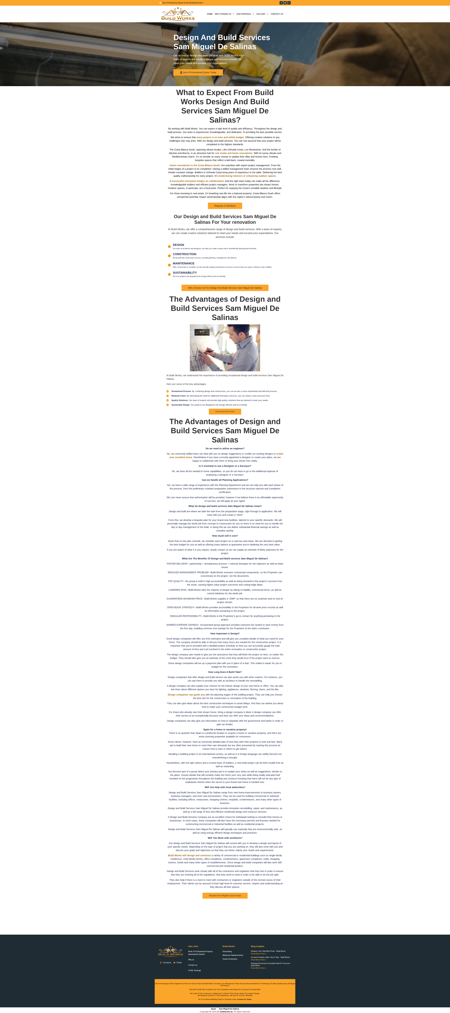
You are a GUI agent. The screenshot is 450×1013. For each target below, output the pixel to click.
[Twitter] (285, 2)
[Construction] (169, 255)
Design (178, 244)
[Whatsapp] (289, 2)
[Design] (169, 246)
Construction (184, 254)
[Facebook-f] (281, 2)
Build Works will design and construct (189, 855)
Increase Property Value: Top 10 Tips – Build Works (270, 957)
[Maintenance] (169, 265)
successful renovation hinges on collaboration (198, 181)
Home (210, 14)
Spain (213, 1009)
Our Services (244, 14)
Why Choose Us (223, 14)
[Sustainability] (169, 274)
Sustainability (185, 272)
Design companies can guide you (186, 694)
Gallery (260, 14)
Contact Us (277, 14)
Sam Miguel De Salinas (229, 1009)
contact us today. (244, 999)
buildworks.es (226, 1011)
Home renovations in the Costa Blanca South (195, 165)
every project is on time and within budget (220, 137)
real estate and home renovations (233, 153)
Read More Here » (258, 954)
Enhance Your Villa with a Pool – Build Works (268, 951)
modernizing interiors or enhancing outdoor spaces (247, 176)
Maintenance (184, 263)
